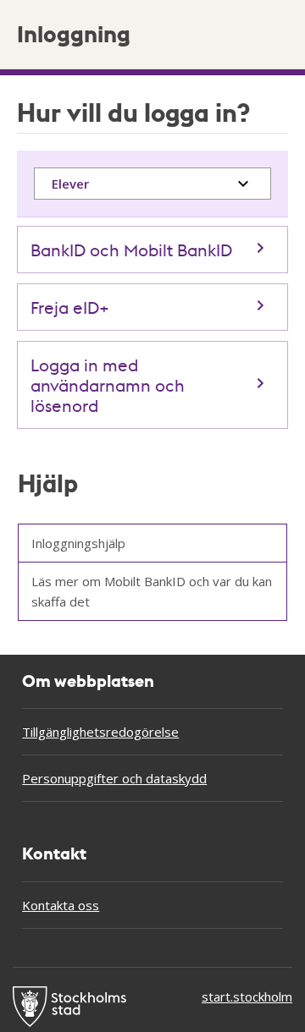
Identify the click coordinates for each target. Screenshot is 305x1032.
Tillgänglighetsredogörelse (100, 731)
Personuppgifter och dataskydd (114, 778)
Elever (70, 183)
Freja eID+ (69, 307)
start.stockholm (247, 996)
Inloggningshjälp (78, 543)
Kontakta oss (60, 905)
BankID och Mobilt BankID (131, 249)
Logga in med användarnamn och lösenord (107, 384)
